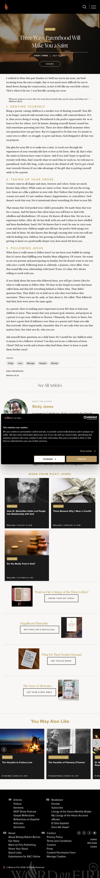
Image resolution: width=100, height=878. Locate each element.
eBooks (55, 819)
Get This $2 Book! (61, 661)
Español (93, 846)
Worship (54, 363)
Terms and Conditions (59, 841)
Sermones (19, 827)
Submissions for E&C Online (24, 856)
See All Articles (50, 385)
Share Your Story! (18, 849)
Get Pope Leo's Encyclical (39, 629)
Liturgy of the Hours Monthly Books (71, 811)
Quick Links (14, 852)
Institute (93, 839)
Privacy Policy (55, 837)
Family (10, 363)
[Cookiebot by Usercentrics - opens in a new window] (85, 418)
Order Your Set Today (61, 598)
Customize (48, 459)
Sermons (18, 808)
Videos (17, 804)
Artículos (18, 823)
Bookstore (57, 800)
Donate (55, 804)
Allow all (81, 459)
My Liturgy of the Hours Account (69, 815)
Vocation (42, 363)
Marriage (30, 363)
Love (20, 363)
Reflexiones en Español (26, 819)
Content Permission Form (61, 852)
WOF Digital (92, 843)
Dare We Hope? (60, 827)
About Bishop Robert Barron (24, 837)
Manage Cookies (56, 856)
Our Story (13, 841)
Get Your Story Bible (39, 692)
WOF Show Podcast (24, 811)
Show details (86, 451)
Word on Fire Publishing (22, 845)
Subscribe (57, 808)
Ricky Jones (41, 55)
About (11, 833)
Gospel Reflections (23, 815)
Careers (51, 845)
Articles (50, 29)
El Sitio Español (60, 823)
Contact (51, 833)
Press (50, 849)
